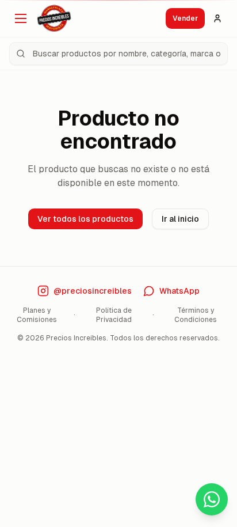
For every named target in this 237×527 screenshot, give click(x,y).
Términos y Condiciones (195, 315)
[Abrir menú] (20, 18)
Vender (185, 18)
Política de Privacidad (114, 315)
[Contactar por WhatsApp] (212, 499)
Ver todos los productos (85, 218)
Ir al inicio (180, 218)
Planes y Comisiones (37, 315)
